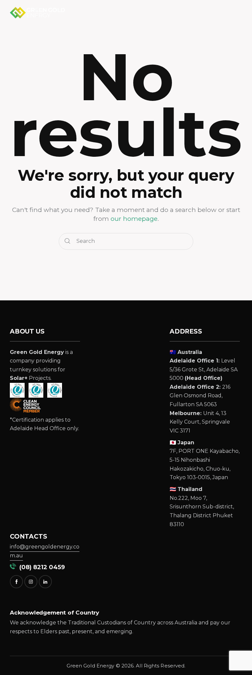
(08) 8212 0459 (40, 567)
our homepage (134, 218)
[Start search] (67, 241)
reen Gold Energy (92, 666)
